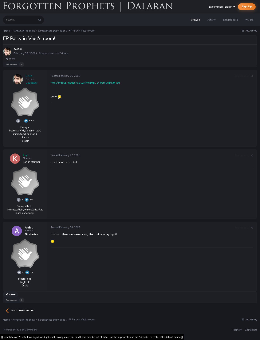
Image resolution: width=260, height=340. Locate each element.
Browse (195, 20)
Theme (236, 330)
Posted (65, 76)
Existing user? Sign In (221, 7)
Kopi (25, 155)
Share (11, 58)
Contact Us (251, 330)
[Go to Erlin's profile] (7, 51)
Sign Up (247, 6)
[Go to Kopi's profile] (15, 158)
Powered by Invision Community (20, 329)
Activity (211, 20)
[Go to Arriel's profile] (17, 231)
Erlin (20, 49)
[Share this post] (252, 76)
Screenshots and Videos (54, 53)
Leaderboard (230, 20)
